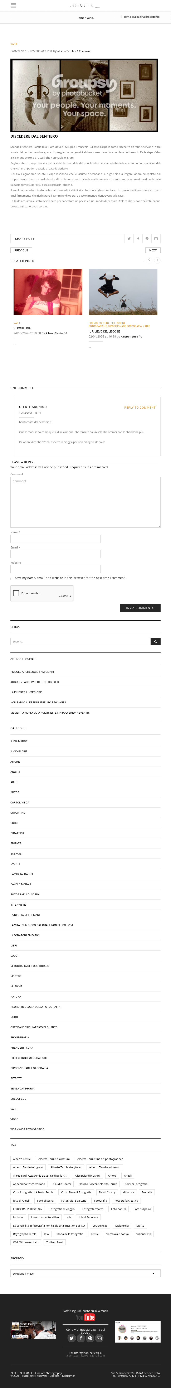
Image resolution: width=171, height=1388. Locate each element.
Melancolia (122, 1225)
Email (15, 547)
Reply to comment (140, 407)
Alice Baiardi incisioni (87, 1175)
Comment (16, 474)
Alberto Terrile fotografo (28, 1167)
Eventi (15, 864)
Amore (15, 761)
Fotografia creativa (126, 1200)
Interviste (18, 904)
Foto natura (118, 1209)
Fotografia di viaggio (62, 1209)
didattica (128, 1192)
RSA (46, 1234)
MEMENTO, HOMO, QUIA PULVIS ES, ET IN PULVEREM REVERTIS (50, 712)
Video (14, 1119)
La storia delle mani (25, 915)
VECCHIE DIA (22, 328)
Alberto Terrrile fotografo (104, 1167)
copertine (17, 812)
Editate (15, 843)
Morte (140, 1225)
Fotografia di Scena (25, 894)
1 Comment (84, 51)
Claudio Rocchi (62, 1184)
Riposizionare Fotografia (125, 326)
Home (80, 18)
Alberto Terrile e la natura (54, 1159)
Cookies (54, 1376)
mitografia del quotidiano (29, 966)
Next (153, 250)
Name (15, 532)
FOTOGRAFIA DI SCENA (27, 1209)
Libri (13, 945)
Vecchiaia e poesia (117, 1234)
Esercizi (16, 853)
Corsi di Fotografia (136, 1184)
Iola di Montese (88, 1217)
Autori (15, 792)
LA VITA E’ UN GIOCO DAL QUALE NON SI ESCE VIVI (41, 925)
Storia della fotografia (70, 1234)
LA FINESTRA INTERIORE (26, 692)
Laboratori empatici (25, 935)
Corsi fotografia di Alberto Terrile (33, 1192)
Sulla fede (18, 1099)
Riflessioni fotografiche (107, 324)
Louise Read (100, 1225)
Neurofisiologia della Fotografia (35, 1007)
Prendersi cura (99, 323)
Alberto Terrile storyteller (66, 1167)
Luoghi (15, 956)
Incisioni (18, 1217)
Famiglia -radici (21, 874)
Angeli (15, 772)
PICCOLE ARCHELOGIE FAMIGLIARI (32, 672)
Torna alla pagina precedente (142, 16)
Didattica (17, 833)
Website (15, 562)
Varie (90, 18)
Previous (21, 250)
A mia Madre (19, 741)
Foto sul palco (142, 1209)
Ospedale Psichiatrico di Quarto (34, 1027)
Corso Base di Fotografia (76, 1192)
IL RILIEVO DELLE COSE (104, 331)
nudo (14, 1017)
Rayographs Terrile (24, 1234)
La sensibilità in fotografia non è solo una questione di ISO (49, 1225)
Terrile (95, 1234)
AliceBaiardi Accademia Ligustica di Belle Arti (40, 1175)
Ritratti (16, 1078)
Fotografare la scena (73, 1200)
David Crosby (107, 1192)
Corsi (14, 823)
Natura (15, 996)
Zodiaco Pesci (54, 1242)
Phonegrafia (19, 1037)
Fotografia (100, 1200)
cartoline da (19, 802)
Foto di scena (45, 1200)
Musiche (16, 986)
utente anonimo (33, 407)
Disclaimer (68, 1376)
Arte (13, 782)
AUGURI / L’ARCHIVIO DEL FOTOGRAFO (34, 682)
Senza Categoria (22, 1088)
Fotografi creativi (92, 1209)
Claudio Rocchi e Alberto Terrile (98, 1184)
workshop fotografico (27, 1129)
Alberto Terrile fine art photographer (100, 1159)
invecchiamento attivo (45, 1217)
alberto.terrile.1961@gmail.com (85, 1355)
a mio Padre (18, 751)
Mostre (15, 976)
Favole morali (20, 884)
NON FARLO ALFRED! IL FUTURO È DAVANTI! (38, 702)
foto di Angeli (21, 1200)
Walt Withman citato (26, 1242)
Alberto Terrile (65, 51)
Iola (69, 1217)
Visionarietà (143, 1234)
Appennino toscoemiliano (29, 1184)
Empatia (147, 1192)
